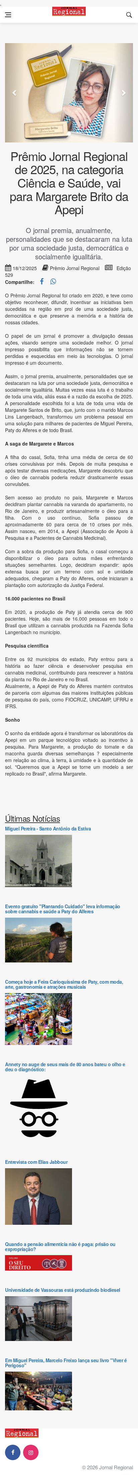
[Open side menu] (8, 14)
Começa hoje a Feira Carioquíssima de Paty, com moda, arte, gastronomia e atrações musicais (64, 984)
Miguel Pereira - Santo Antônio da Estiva (48, 828)
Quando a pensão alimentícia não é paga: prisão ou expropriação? (60, 1246)
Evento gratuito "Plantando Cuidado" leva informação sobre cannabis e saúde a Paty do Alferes (62, 909)
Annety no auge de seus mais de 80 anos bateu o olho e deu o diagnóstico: (65, 1067)
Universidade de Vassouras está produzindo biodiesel (62, 1289)
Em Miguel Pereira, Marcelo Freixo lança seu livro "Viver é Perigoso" (66, 1363)
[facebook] (12, 1452)
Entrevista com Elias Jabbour (36, 1161)
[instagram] (31, 1452)
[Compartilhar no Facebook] (42, 281)
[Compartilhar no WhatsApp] (53, 281)
